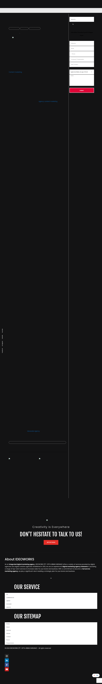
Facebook (2, 350)
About (7, 627)
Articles (8, 633)
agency (15, 442)
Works (8, 624)
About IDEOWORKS (19, 559)
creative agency (49, 442)
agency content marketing (48, 101)
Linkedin (2, 337)
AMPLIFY (8, 601)
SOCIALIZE (8, 604)
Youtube (2, 331)
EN (97, 675)
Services (8, 630)
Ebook (8, 640)
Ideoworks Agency (33, 431)
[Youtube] (7, 669)
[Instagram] (7, 656)
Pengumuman (10, 643)
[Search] (73, 24)
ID (94, 675)
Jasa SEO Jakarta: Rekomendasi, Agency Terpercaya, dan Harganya (22, 483)
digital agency (61, 442)
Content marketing (15, 72)
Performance (35, 28)
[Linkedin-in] (7, 660)
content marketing (36, 442)
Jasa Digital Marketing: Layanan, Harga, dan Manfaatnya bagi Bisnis (52, 483)
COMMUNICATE (10, 597)
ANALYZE (8, 607)
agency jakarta (24, 442)
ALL (7, 594)
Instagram (2, 343)
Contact (8, 636)
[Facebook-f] (7, 665)
